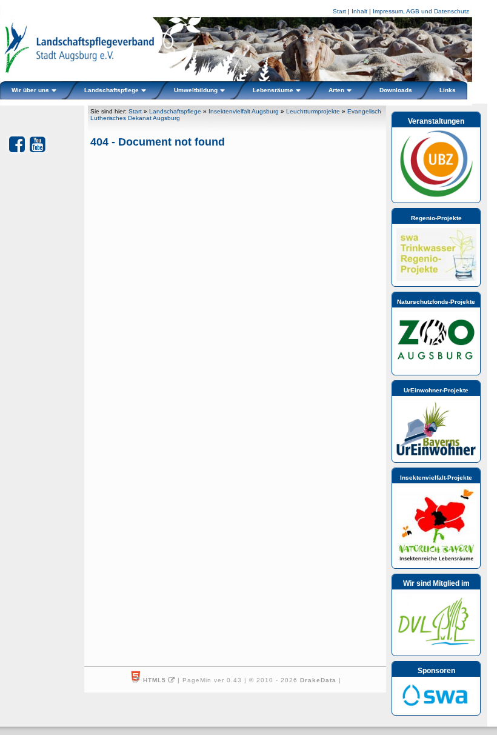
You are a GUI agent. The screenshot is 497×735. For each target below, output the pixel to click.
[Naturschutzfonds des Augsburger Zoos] (436, 367)
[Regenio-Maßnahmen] (436, 278)
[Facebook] (17, 145)
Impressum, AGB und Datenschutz (421, 11)
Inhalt (359, 11)
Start (339, 11)
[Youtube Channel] (37, 145)
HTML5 (154, 680)
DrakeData (318, 680)
